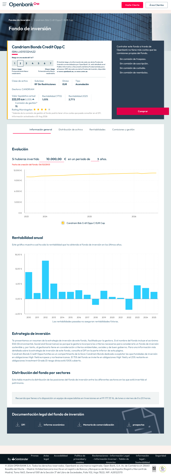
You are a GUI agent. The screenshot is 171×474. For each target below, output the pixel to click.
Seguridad (160, 455)
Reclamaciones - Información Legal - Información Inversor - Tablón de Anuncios (110, 459)
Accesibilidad (61, 455)
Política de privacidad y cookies (79, 459)
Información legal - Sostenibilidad (142, 459)
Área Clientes (156, 5)
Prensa (34, 455)
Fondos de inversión (19, 20)
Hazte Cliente (132, 5)
